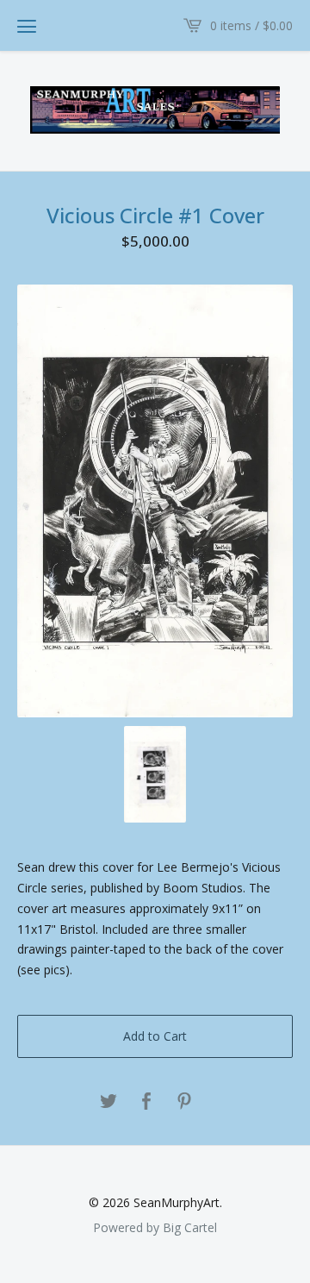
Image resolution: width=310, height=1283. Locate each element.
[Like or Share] (146, 1101)
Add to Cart (155, 1036)
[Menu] (26, 26)
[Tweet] (108, 1101)
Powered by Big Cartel (155, 1227)
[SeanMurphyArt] (155, 110)
